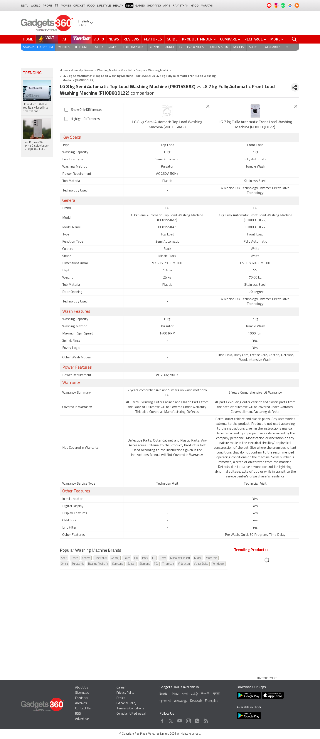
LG (153, 558)
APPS (166, 5)
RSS (78, 713)
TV (180, 47)
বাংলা (185, 693)
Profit (47, 5)
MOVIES (66, 5)
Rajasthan (180, 5)
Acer (64, 558)
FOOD (91, 5)
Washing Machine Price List (114, 70)
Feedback (81, 698)
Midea (198, 558)
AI (64, 39)
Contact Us (83, 708)
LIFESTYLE (104, 5)
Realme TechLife (98, 564)
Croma (86, 558)
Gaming (113, 47)
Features (153, 39)
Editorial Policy (126, 703)
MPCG (195, 5)
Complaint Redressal (131, 713)
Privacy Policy (125, 693)
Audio (169, 47)
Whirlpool (218, 564)
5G (287, 47)
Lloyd (163, 558)
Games (140, 5)
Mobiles (64, 47)
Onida (64, 564)
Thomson (168, 564)
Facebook (162, 719)
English (164, 693)
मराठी (216, 693)
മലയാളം (180, 701)
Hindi (175, 693)
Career (121, 687)
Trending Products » (252, 550)
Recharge (253, 39)
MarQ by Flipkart (180, 558)
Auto (99, 39)
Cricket (79, 5)
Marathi (206, 5)
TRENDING (32, 73)
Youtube (179, 719)
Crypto (155, 47)
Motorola (211, 558)
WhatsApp (197, 719)
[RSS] (297, 5)
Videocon (184, 564)
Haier (126, 558)
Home (28, 39)
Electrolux (100, 558)
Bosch (74, 558)
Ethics (120, 698)
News (114, 39)
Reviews (131, 39)
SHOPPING (154, 5)
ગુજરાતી (165, 701)
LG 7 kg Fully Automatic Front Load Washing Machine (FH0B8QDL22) (255, 124)
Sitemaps (82, 693)
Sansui (131, 564)
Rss (205, 719)
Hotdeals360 (218, 47)
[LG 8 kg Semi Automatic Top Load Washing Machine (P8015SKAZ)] (167, 111)
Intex (145, 558)
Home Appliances (82, 70)
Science (254, 47)
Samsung (117, 564)
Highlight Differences (85, 119)
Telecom (81, 47)
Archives (81, 703)
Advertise (82, 719)
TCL (156, 564)
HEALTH (118, 5)
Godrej (115, 558)
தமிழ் (194, 693)
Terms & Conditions (130, 708)
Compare (228, 39)
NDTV (24, 5)
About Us (81, 687)
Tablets (238, 47)
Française (211, 701)
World (35, 5)
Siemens (144, 564)
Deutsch (196, 701)
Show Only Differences (87, 110)
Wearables (272, 47)
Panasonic (78, 564)
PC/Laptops (195, 47)
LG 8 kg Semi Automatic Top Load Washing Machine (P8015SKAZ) (167, 124)
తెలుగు (205, 693)
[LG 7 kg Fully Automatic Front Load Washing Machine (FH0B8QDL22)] (255, 111)
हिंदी (57, 5)
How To (97, 47)
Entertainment (134, 47)
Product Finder (197, 39)
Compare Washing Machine (153, 70)
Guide (172, 39)
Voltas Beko (201, 564)
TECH (129, 5)
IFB (136, 558)
